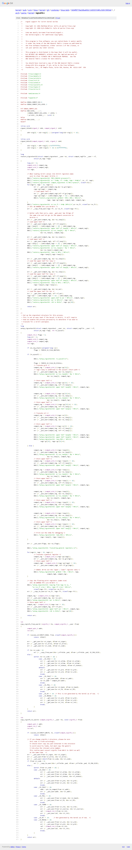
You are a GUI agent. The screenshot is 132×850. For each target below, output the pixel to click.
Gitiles (12, 847)
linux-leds (65, 10)
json (128, 847)
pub (24, 10)
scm (30, 10)
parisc (24, 13)
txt (123, 847)
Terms (24, 847)
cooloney (55, 10)
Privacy (18, 847)
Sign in (128, 3)
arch (17, 13)
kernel (18, 10)
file (57, 18)
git (48, 10)
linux (36, 10)
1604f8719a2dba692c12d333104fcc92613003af (91, 10)
